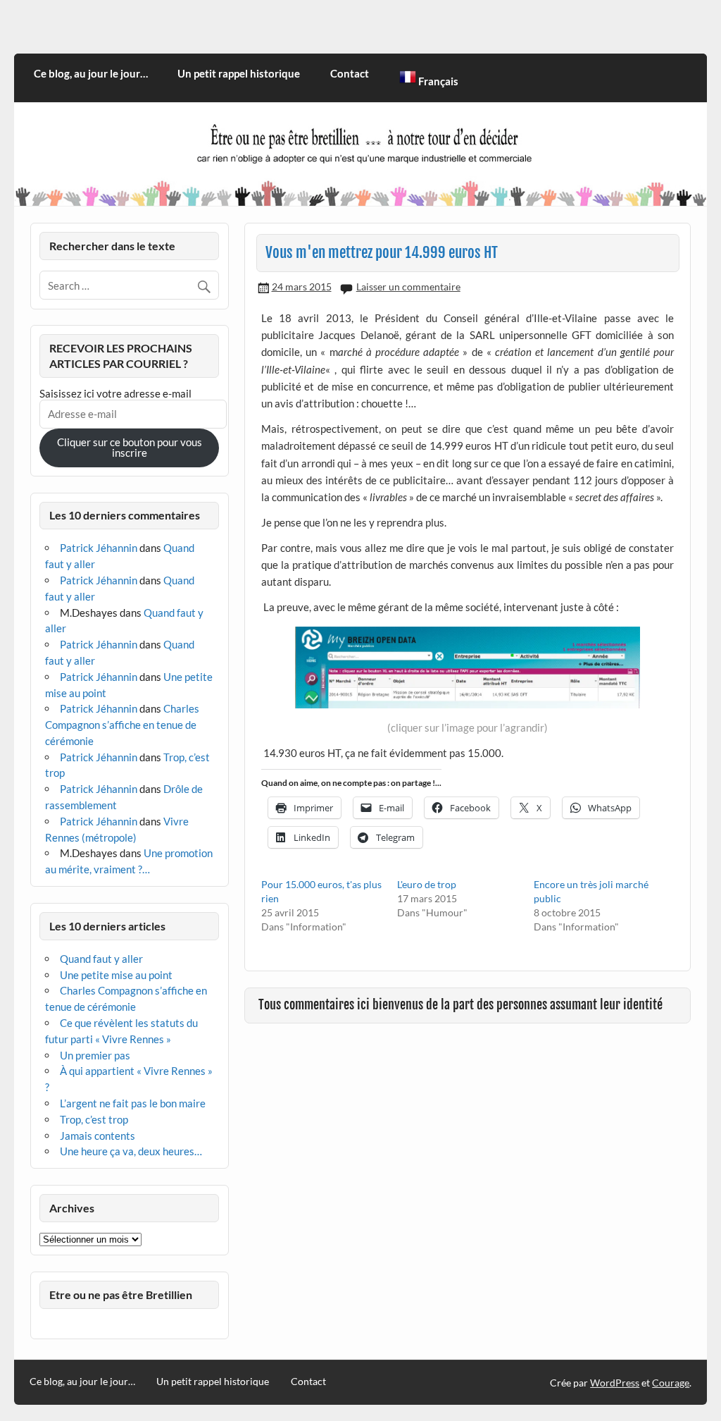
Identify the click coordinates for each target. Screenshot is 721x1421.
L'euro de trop (426, 884)
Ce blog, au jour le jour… (91, 73)
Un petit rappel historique (238, 73)
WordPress (614, 1383)
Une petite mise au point (116, 974)
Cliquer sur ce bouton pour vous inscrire (129, 447)
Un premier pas (95, 1055)
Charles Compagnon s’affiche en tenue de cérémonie (122, 724)
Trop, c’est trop (94, 1119)
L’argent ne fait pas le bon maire (133, 1103)
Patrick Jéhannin (98, 547)
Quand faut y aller (101, 958)
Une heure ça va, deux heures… (131, 1151)
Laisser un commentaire (408, 287)
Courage (670, 1383)
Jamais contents (97, 1135)
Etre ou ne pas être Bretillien (120, 1294)
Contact (349, 73)
